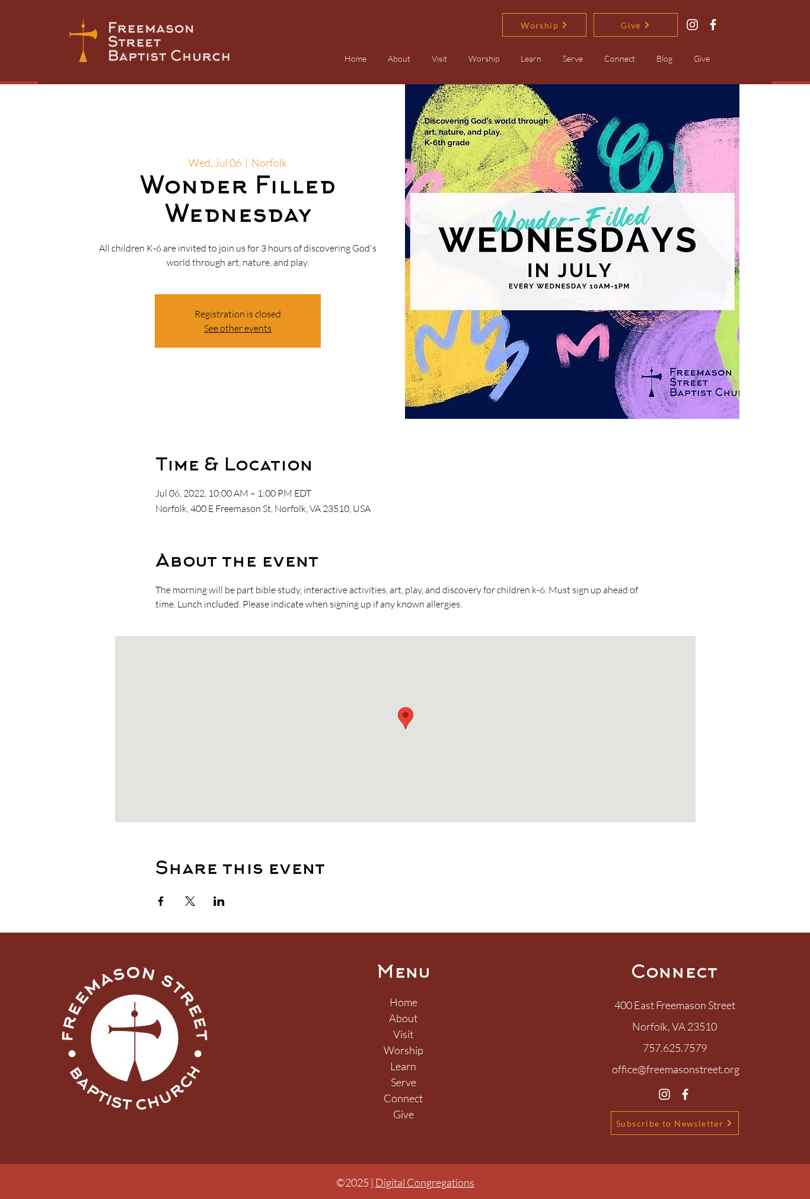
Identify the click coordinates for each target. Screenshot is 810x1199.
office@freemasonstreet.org (675, 1069)
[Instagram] (692, 24)
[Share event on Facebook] (161, 901)
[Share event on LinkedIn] (219, 901)
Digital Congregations (424, 1182)
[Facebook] (713, 24)
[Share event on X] (190, 901)
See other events (238, 328)
